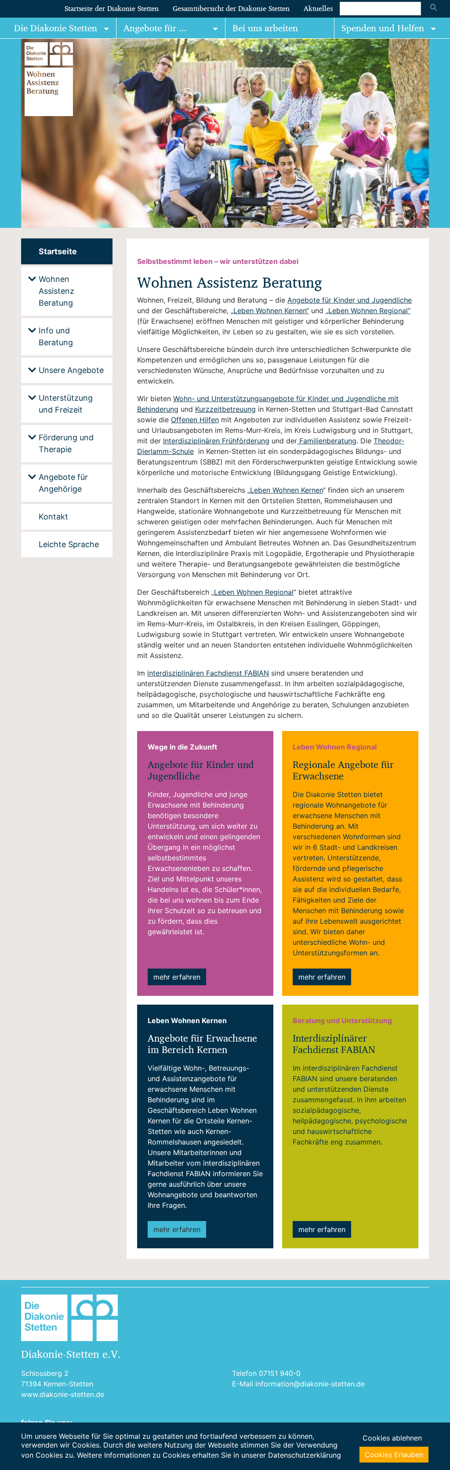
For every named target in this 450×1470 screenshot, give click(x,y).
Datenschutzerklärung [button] (304, 1455)
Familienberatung (327, 440)
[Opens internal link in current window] (298, 440)
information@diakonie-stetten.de (310, 1383)
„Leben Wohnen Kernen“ (270, 310)
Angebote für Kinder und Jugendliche (349, 300)
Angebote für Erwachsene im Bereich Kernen (202, 1044)
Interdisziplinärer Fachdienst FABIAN (334, 1044)
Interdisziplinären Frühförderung (216, 440)
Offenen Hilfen (195, 419)
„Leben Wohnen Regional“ (368, 310)
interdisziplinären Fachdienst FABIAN (208, 673)
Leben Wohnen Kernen (286, 490)
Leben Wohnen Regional (254, 592)
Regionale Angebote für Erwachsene (343, 770)
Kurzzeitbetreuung (225, 409)
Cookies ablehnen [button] (392, 1437)
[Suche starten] (434, 8)
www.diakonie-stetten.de (62, 1394)
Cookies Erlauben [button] (394, 1454)
